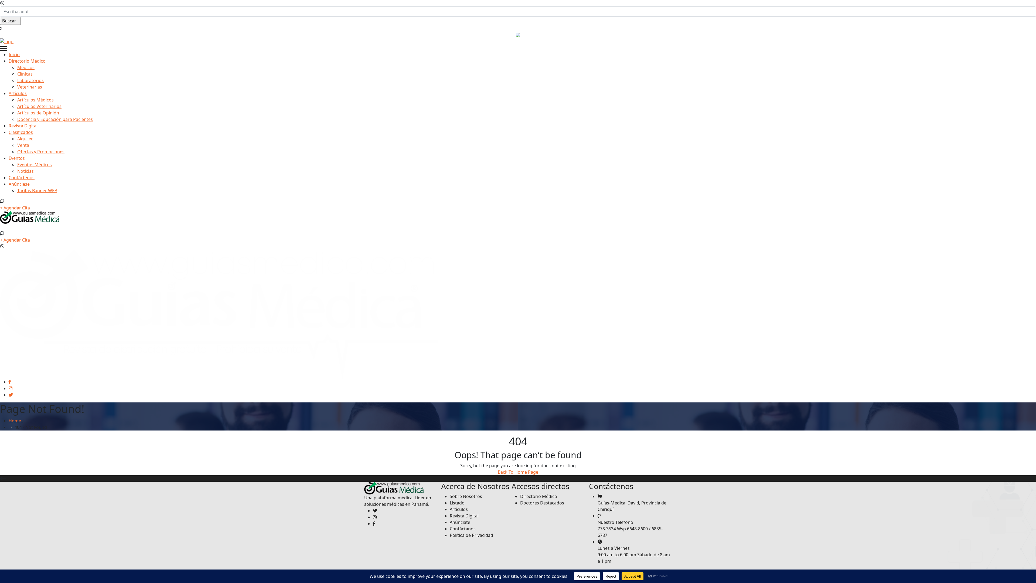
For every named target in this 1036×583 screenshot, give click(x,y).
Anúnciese (19, 184)
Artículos (18, 93)
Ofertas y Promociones (40, 152)
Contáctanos (463, 529)
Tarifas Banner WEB (37, 191)
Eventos (17, 158)
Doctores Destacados (542, 503)
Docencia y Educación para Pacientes (55, 119)
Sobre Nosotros (466, 496)
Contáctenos (22, 178)
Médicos (26, 67)
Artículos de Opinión (38, 113)
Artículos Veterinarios (39, 106)
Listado (457, 503)
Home (16, 421)
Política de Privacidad (471, 535)
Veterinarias (29, 87)
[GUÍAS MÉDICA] (6, 41)
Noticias (25, 171)
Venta (23, 145)
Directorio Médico (27, 61)
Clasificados (21, 132)
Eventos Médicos (34, 165)
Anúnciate (460, 522)
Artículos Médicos (35, 100)
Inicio (14, 54)
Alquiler (25, 139)
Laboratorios (30, 80)
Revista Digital (23, 126)
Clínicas (25, 74)
